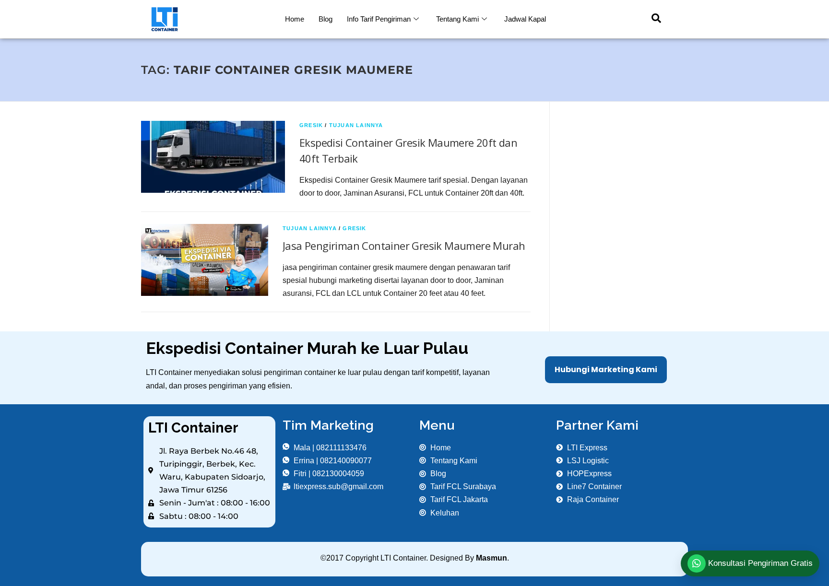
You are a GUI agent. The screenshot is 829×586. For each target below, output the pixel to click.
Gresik (311, 125)
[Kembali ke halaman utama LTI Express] (209, 19)
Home (294, 19)
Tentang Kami (457, 19)
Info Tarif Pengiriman (379, 19)
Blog (325, 19)
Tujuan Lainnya (356, 125)
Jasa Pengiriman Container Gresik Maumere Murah (404, 245)
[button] (651, 19)
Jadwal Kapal (525, 19)
